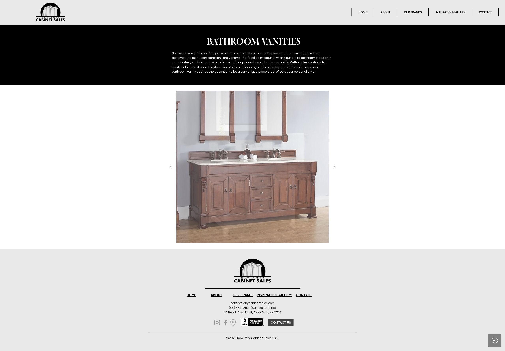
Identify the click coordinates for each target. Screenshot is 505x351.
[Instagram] (217, 322)
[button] (252, 167)
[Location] (233, 322)
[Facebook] (226, 322)
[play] (328, 93)
